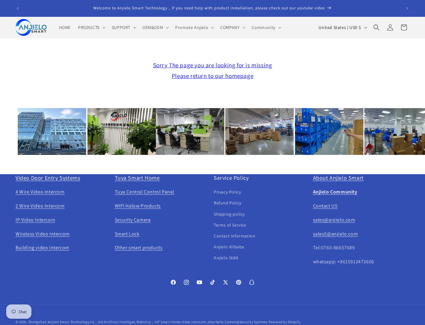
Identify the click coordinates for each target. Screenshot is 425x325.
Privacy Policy (227, 192)
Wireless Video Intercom (43, 234)
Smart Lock (127, 234)
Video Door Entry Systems (48, 177)
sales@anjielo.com (334, 220)
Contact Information (234, 236)
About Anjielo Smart (338, 177)
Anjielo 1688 (226, 257)
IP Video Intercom (35, 220)
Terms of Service (230, 225)
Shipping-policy (229, 214)
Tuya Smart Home (137, 177)
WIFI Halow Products (138, 206)
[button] (91, 27)
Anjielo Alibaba (229, 247)
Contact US (325, 206)
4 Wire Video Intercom (40, 192)
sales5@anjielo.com (335, 234)
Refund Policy (227, 203)
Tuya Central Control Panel (145, 192)
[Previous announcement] (18, 8)
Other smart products (139, 247)
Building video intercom (42, 247)
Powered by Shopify (285, 322)
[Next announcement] (407, 8)
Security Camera (133, 220)
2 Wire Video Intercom (40, 206)
